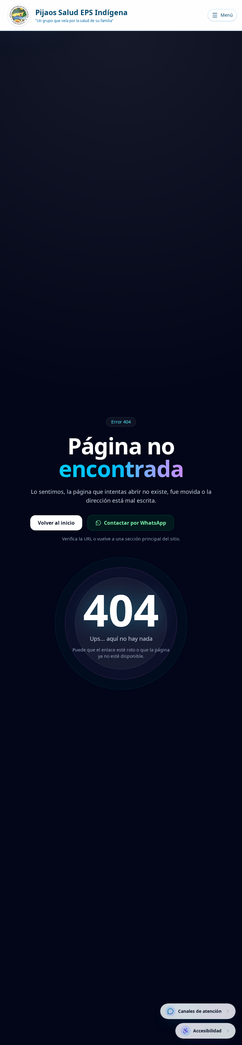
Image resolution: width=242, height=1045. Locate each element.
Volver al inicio (56, 522)
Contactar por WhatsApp (135, 522)
